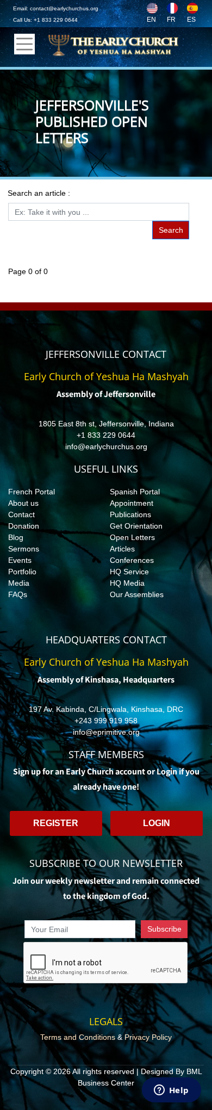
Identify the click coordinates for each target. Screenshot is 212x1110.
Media (18, 583)
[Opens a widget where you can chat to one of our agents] (171, 1091)
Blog (15, 537)
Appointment (131, 503)
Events (20, 560)
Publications (130, 514)
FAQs (17, 594)
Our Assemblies (137, 594)
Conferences (132, 560)
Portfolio (22, 571)
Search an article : (39, 193)
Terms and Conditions (77, 1037)
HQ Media (127, 583)
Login (156, 823)
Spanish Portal (135, 491)
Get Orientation (136, 526)
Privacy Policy (148, 1037)
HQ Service (129, 571)
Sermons (23, 548)
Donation (23, 526)
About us (23, 503)
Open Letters (132, 537)
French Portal (31, 491)
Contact (21, 514)
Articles (122, 548)
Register (55, 823)
